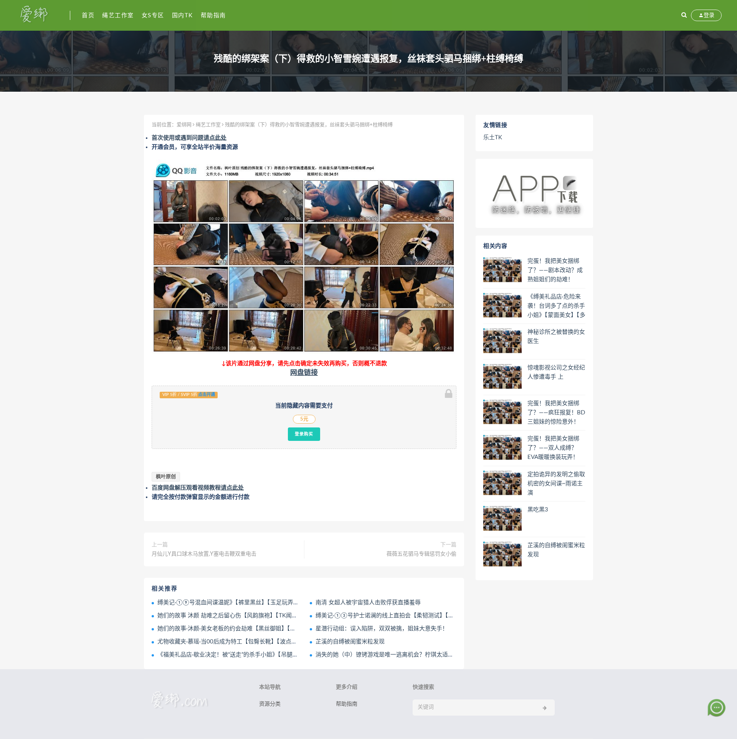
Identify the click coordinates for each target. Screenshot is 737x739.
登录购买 (304, 434)
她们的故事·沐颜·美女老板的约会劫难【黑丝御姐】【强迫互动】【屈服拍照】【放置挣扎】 (270, 629)
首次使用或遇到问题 (189, 138)
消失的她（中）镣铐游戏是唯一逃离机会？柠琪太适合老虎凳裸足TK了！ (408, 655)
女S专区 (153, 15)
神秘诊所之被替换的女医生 (556, 336)
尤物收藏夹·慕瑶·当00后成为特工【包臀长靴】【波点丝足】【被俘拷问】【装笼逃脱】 (264, 642)
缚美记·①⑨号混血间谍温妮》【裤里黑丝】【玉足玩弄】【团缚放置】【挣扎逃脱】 (260, 602)
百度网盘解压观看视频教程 (198, 488)
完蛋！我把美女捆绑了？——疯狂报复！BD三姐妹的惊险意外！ (556, 413)
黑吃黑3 (537, 510)
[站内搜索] (684, 15)
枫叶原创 (166, 476)
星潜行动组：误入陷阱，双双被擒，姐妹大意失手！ (382, 629)
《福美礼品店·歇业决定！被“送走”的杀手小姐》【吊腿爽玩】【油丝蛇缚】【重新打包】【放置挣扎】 (281, 655)
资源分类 (270, 704)
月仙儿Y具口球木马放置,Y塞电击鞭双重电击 (204, 554)
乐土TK (492, 137)
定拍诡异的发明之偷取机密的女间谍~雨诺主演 (556, 484)
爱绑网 (184, 124)
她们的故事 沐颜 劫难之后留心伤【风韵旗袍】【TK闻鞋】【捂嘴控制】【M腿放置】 (262, 616)
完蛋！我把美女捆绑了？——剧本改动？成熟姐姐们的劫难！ (555, 270)
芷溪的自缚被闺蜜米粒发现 (350, 642)
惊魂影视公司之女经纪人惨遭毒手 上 (556, 372)
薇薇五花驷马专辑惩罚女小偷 (421, 554)
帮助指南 (213, 15)
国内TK (182, 15)
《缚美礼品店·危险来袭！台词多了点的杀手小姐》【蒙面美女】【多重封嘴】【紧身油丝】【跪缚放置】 (556, 306)
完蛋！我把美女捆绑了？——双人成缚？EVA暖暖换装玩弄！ (553, 448)
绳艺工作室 (118, 15)
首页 (88, 15)
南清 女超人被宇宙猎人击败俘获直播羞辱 (368, 602)
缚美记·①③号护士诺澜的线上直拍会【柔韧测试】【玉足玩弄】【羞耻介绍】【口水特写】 (428, 616)
